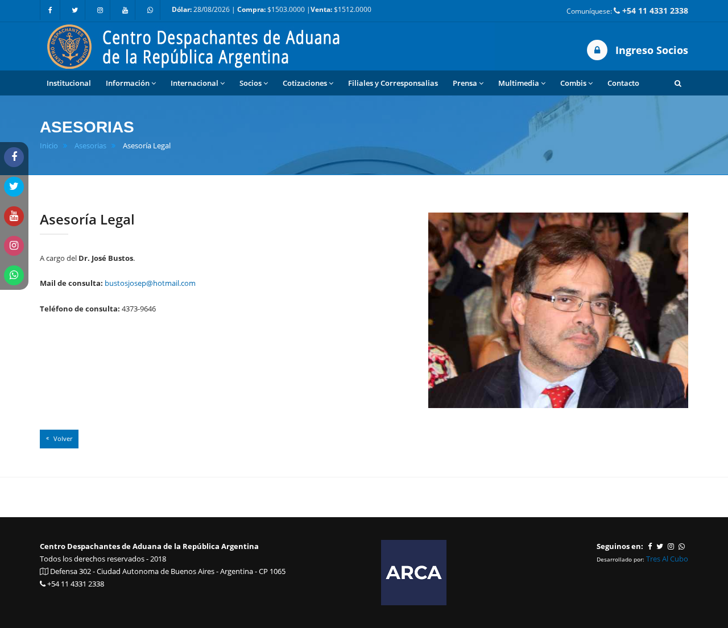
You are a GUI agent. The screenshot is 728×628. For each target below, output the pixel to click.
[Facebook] (50, 10)
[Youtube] (125, 10)
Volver (62, 438)
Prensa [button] (465, 83)
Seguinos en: (620, 546)
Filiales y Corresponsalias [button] (393, 83)
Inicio (49, 146)
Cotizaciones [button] (305, 83)
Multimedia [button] (518, 83)
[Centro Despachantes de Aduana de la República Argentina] (267, 45)
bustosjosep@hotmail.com (150, 283)
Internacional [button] (194, 83)
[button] (678, 82)
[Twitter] (75, 10)
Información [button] (128, 83)
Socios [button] (250, 83)
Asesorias (90, 146)
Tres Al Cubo (667, 559)
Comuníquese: (627, 10)
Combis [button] (573, 83)
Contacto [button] (623, 83)
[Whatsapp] (150, 10)
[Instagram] (100, 10)
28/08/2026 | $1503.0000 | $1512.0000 (271, 9)
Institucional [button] (69, 83)
